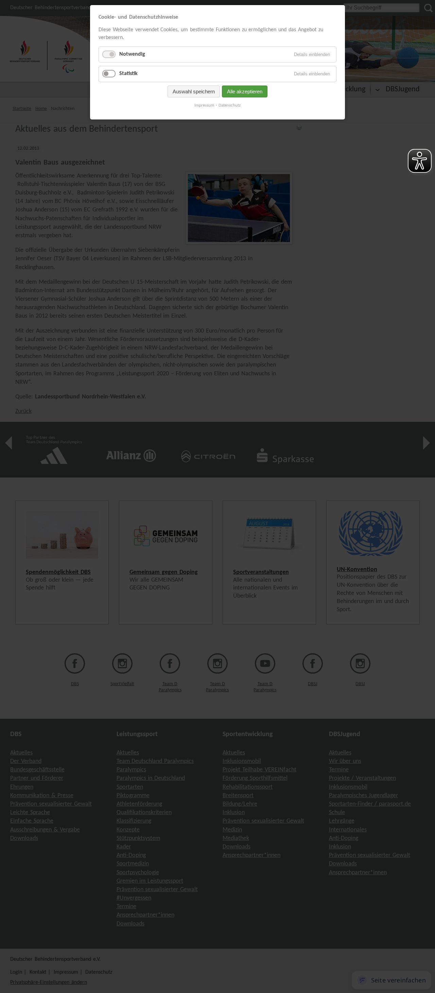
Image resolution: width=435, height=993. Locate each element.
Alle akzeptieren (244, 91)
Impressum (204, 105)
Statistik (128, 73)
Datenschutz (230, 105)
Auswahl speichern (194, 91)
